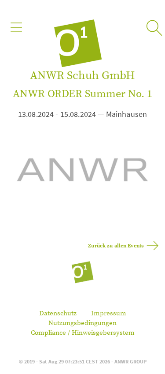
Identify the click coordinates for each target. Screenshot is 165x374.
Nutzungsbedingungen (82, 323)
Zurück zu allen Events (116, 245)
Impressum (108, 313)
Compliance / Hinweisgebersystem (83, 333)
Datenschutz (58, 313)
